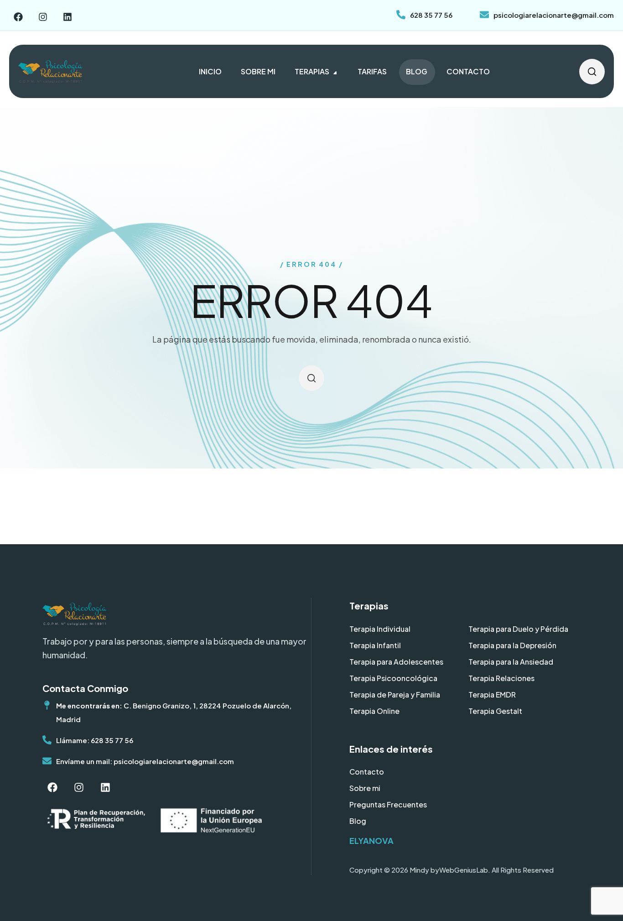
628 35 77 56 (431, 14)
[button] (592, 71)
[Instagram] (43, 17)
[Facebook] (18, 17)
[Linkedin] (67, 17)
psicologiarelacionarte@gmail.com (553, 14)
